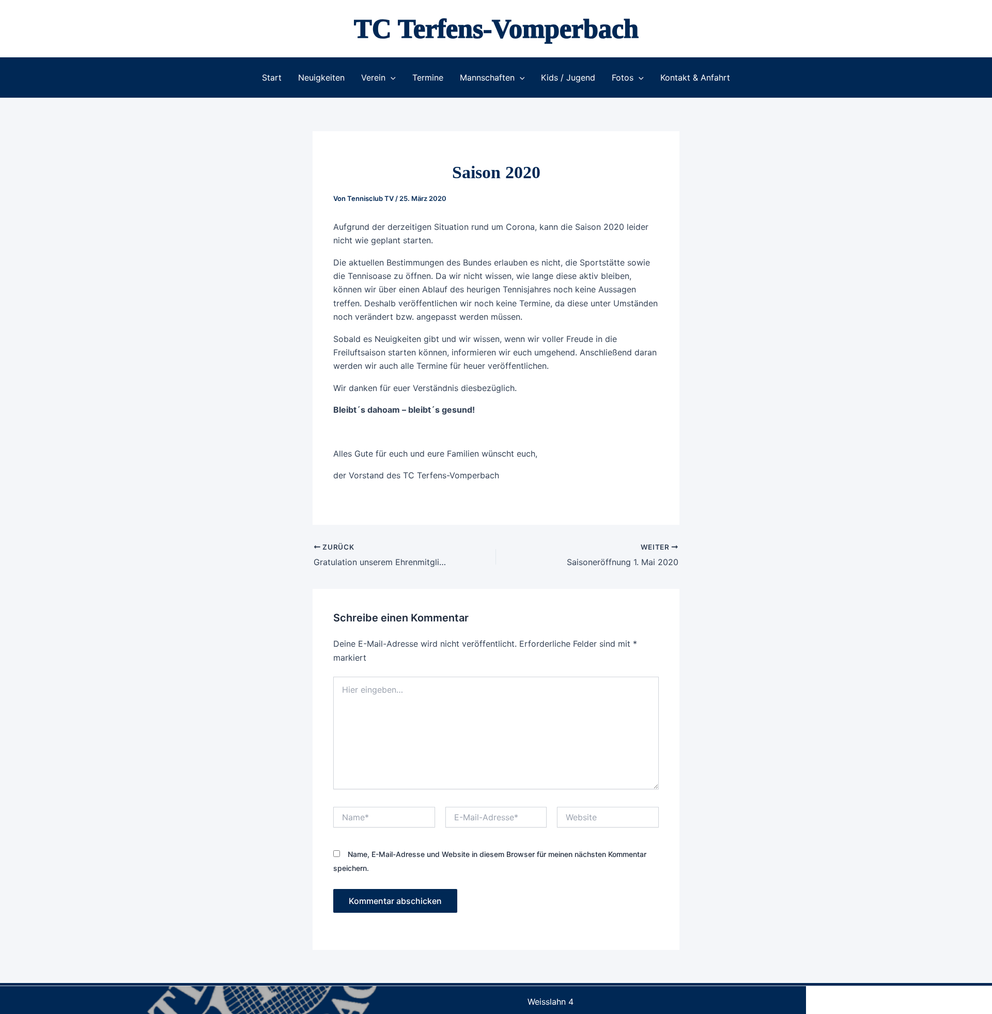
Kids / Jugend (568, 77)
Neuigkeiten (321, 77)
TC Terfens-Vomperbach (496, 28)
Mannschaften (487, 77)
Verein (373, 77)
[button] (390, 77)
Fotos (622, 77)
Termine (427, 77)
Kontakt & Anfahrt (695, 77)
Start (272, 77)
